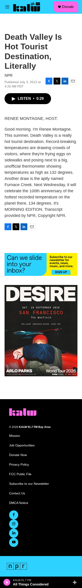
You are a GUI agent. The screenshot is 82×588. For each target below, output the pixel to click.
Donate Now (18, 455)
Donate (68, 7)
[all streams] (76, 582)
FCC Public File (20, 474)
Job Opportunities (22, 445)
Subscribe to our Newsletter (29, 483)
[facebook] (13, 514)
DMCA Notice (18, 503)
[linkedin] (13, 533)
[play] (7, 582)
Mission (14, 436)
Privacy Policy (19, 464)
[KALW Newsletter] (41, 264)
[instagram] (13, 524)
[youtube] (13, 542)
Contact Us (17, 493)
